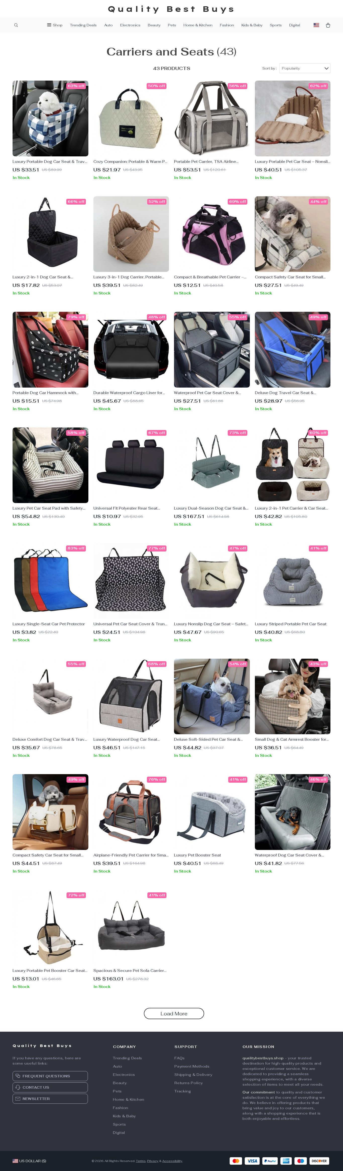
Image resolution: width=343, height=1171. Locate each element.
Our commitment (259, 1092)
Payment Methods (192, 1066)
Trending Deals (83, 25)
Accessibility (172, 1161)
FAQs (180, 1058)
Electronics (130, 25)
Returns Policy (189, 1083)
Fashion (227, 25)
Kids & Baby (252, 25)
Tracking (183, 1091)
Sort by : (269, 68)
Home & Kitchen (198, 25)
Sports (276, 25)
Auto (108, 25)
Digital (294, 25)
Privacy (152, 1161)
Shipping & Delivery (193, 1074)
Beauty (154, 25)
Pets (172, 25)
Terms (141, 1161)
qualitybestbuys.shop (263, 1058)
